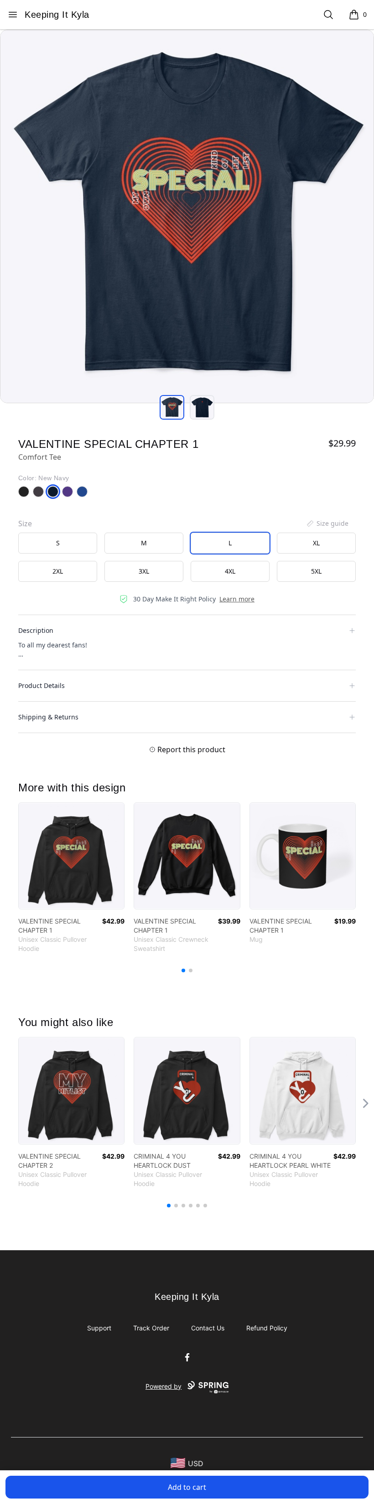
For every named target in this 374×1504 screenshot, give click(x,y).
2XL (57, 571)
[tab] (172, 407)
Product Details (41, 685)
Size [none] (25, 523)
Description (35, 630)
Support (99, 1328)
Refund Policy (266, 1328)
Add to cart (187, 1487)
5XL (316, 571)
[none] (327, 523)
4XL (230, 571)
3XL (144, 571)
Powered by (163, 1386)
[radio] (57, 543)
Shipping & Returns (48, 717)
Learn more (237, 599)
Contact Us (207, 1328)
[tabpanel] (187, 216)
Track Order (151, 1328)
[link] (71, 856)
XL (316, 543)
